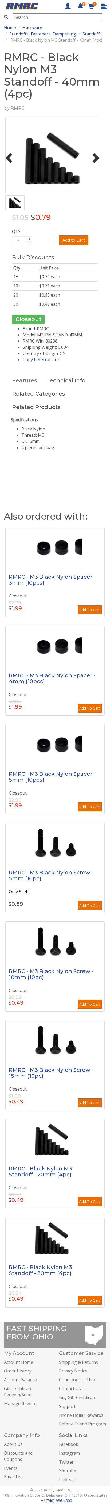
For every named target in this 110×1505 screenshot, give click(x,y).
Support (67, 1406)
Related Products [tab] (36, 407)
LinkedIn (67, 1479)
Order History (18, 1371)
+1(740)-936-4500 (56, 1500)
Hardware (32, 28)
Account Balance (20, 1380)
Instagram (69, 1453)
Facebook (68, 1444)
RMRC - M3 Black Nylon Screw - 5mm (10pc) (51, 875)
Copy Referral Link (41, 359)
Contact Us (70, 1389)
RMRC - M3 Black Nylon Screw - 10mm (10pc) (51, 974)
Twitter (66, 1462)
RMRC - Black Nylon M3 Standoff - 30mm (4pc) (40, 1270)
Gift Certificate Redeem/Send (18, 1392)
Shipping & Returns (78, 1362)
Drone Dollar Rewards (81, 1415)
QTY (16, 231)
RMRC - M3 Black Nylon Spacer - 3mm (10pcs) (52, 580)
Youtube (67, 1471)
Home (10, 28)
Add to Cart (73, 240)
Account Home (18, 1362)
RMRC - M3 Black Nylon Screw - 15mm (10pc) (51, 1073)
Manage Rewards (21, 1404)
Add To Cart (89, 609)
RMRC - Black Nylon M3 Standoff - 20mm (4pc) (40, 1171)
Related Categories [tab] (38, 393)
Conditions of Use (77, 1380)
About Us (13, 1444)
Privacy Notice (73, 1371)
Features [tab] (24, 380)
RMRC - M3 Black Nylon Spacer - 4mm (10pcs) (52, 678)
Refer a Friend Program (82, 1424)
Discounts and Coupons (18, 1456)
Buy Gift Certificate (77, 1397)
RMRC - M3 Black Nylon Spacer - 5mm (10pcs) (52, 777)
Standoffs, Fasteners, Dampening (42, 34)
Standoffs (92, 34)
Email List (13, 1477)
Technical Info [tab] (65, 380)
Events (10, 1468)
